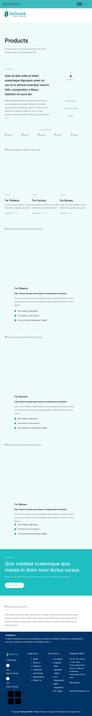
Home (35, 659)
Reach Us (37, 680)
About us (37, 663)
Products (37, 666)
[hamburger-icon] (84, 4)
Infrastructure (38, 677)
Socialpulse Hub (74, 712)
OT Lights (58, 691)
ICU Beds (58, 659)
